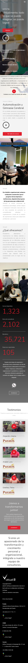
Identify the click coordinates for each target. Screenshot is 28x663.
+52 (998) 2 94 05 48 (8, 650)
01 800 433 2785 (7, 631)
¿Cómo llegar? (8, 618)
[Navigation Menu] (24, 1)
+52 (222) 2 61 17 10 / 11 (9, 612)
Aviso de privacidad (7, 599)
